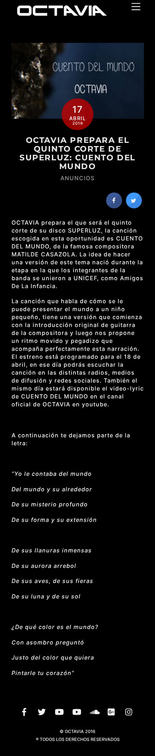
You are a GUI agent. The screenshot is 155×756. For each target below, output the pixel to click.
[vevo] (59, 711)
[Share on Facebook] (114, 206)
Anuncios (77, 178)
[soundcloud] (94, 711)
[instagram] (129, 711)
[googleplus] (112, 711)
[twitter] (42, 711)
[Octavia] (61, 15)
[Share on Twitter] (134, 206)
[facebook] (24, 711)
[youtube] (77, 711)
